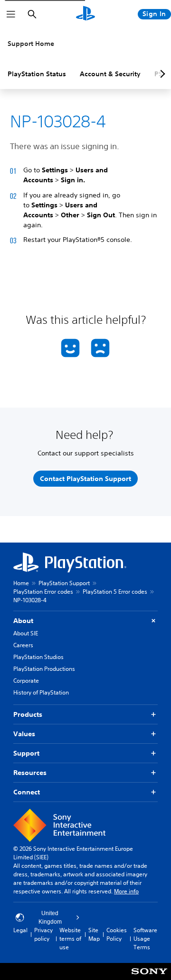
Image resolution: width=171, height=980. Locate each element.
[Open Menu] (10, 14)
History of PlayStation (41, 692)
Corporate (26, 681)
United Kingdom (50, 917)
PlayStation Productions (44, 669)
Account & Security (110, 74)
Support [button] (26, 753)
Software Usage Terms (145, 938)
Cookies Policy (116, 934)
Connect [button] (26, 792)
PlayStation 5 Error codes (115, 592)
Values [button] (24, 734)
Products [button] (27, 714)
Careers (23, 645)
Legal (20, 930)
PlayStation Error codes (43, 592)
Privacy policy (43, 934)
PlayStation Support (64, 583)
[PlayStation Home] (85, 14)
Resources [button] (30, 772)
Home (21, 583)
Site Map (94, 934)
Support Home (31, 43)
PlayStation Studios (38, 657)
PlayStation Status (37, 74)
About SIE (25, 633)
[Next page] (161, 74)
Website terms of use (70, 938)
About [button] (23, 620)
